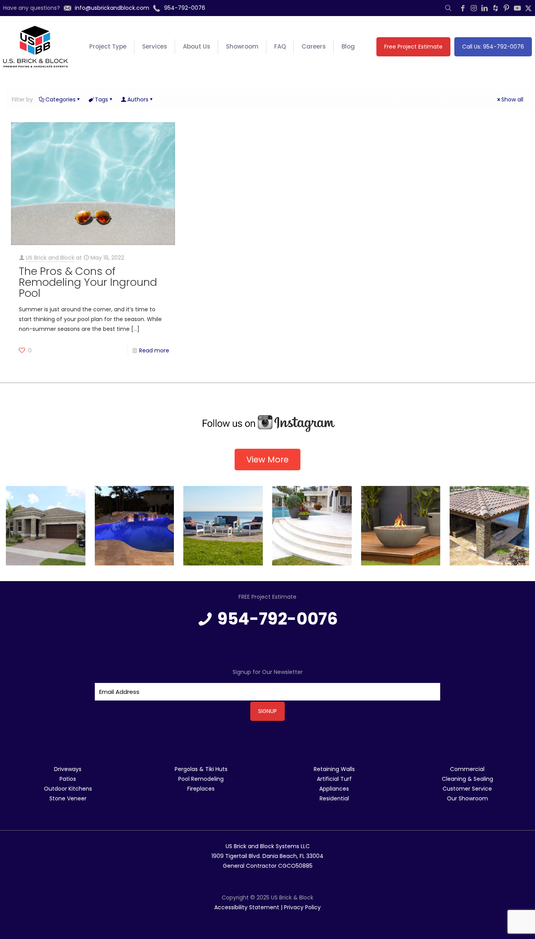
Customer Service (467, 789)
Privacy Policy (302, 907)
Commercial (467, 769)
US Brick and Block (50, 258)
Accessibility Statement (246, 907)
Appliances (334, 789)
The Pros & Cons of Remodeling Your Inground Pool (88, 282)
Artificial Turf (334, 779)
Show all (512, 99)
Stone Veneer (68, 798)
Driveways (67, 769)
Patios (68, 779)
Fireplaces (201, 789)
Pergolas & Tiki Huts (201, 769)
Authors (137, 99)
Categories (60, 99)
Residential (334, 798)
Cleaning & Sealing (467, 779)
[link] (267, 423)
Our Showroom (467, 798)
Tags (101, 99)
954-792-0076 (277, 618)
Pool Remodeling (201, 779)
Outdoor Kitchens (68, 789)
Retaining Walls (334, 769)
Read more (154, 350)
